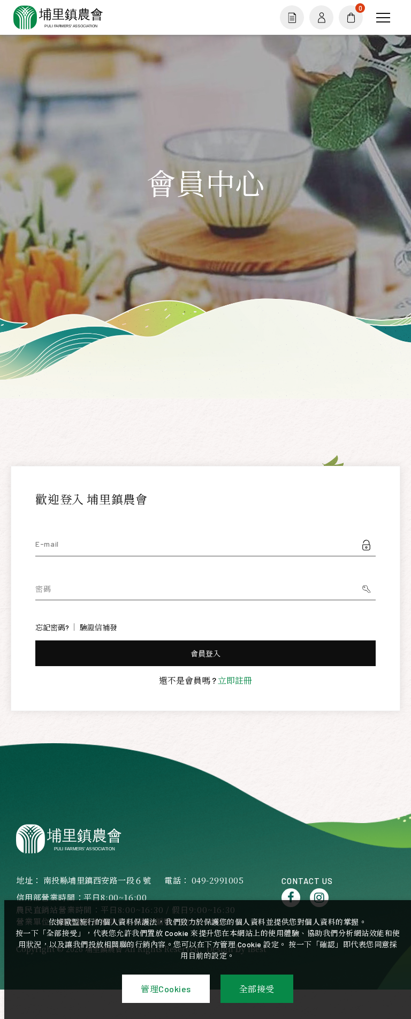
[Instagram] (319, 897)
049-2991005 (218, 880)
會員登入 (206, 653)
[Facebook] (290, 897)
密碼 (43, 588)
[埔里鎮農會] (70, 839)
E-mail (47, 543)
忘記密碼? (52, 627)
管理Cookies (166, 989)
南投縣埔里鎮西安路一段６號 (97, 880)
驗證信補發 (98, 627)
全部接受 (257, 989)
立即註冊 (235, 680)
